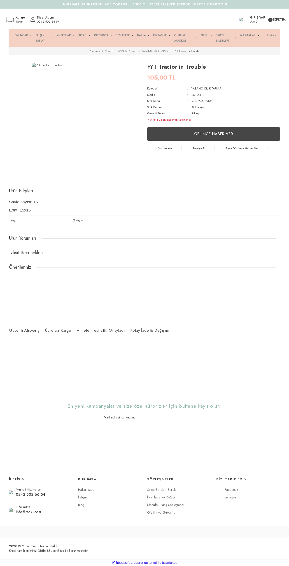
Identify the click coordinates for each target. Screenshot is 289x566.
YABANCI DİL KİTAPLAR (206, 88)
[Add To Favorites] (275, 67)
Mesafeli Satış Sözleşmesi (165, 504)
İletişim (83, 497)
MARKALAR (248, 35)
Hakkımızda (86, 489)
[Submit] (183, 418)
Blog (81, 504)
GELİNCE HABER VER (213, 133)
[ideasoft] (121, 563)
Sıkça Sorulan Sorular (162, 489)
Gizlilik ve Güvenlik (161, 512)
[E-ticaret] (144, 563)
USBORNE (197, 95)
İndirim (271, 35)
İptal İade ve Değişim (162, 497)
